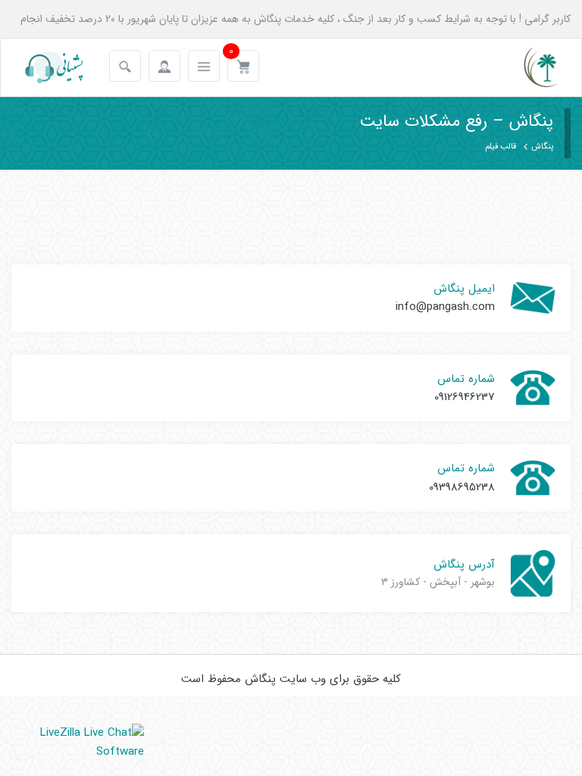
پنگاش (542, 146)
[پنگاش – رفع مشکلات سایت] (528, 67)
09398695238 (462, 487)
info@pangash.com (445, 307)
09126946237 (464, 397)
